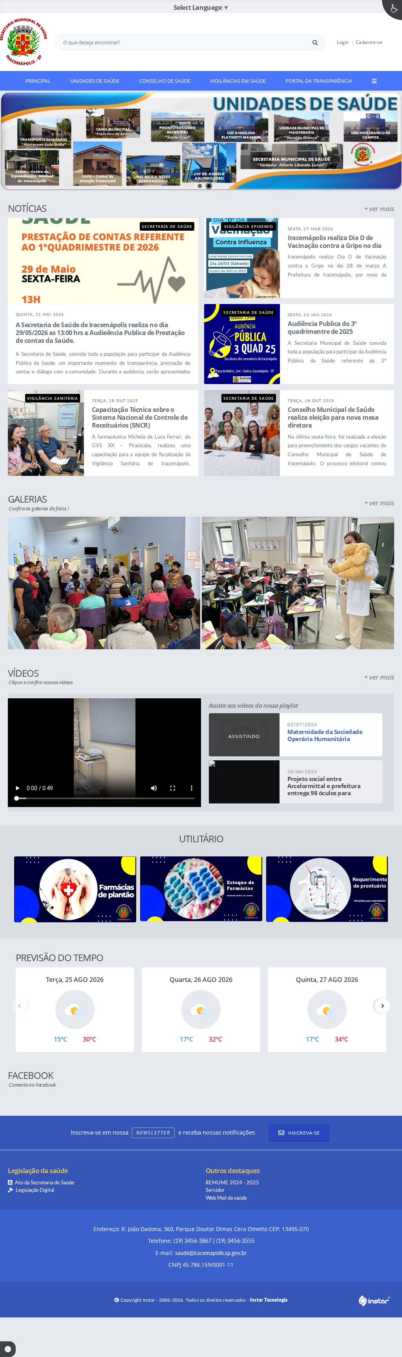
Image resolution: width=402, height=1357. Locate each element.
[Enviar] (315, 42)
